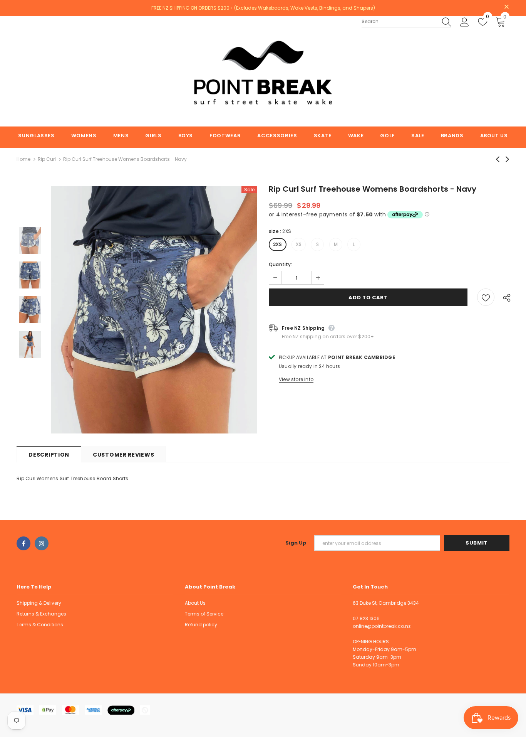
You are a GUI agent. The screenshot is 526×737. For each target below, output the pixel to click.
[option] (154, 309)
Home (23, 159)
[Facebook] (23, 543)
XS (299, 244)
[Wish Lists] (485, 297)
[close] (507, 7)
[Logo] (263, 71)
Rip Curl (47, 159)
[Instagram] (42, 543)
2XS (277, 244)
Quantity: (280, 264)
